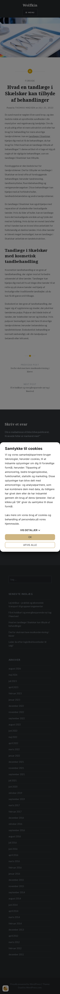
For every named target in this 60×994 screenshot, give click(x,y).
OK (30, 537)
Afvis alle (30, 544)
